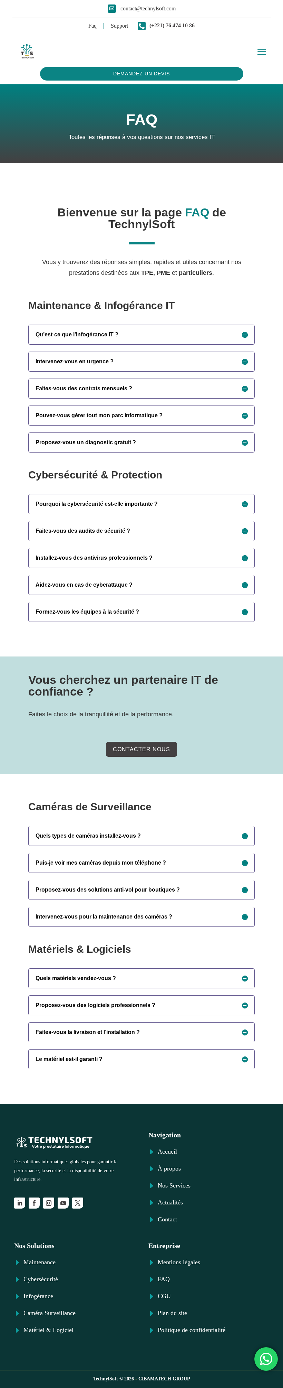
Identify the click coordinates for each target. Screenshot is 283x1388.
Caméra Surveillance (49, 1313)
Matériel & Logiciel (48, 1329)
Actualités (170, 1202)
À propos (169, 1168)
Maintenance (39, 1262)
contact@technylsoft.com (148, 8)
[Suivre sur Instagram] (48, 1203)
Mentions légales (179, 1262)
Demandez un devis (141, 73)
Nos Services (174, 1185)
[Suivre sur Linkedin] (19, 1203)
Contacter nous (141, 749)
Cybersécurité (40, 1279)
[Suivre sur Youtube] (63, 1203)
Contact (167, 1219)
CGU (164, 1296)
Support (119, 26)
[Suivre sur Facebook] (34, 1203)
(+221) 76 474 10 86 (172, 25)
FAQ (164, 1279)
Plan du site (172, 1313)
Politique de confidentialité (191, 1329)
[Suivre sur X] (77, 1203)
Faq (92, 26)
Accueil (167, 1151)
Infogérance (38, 1296)
